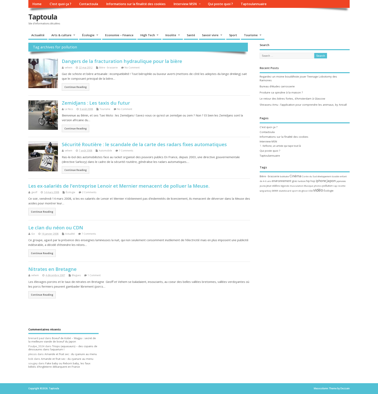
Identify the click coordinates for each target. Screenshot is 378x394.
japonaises (341, 181)
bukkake (284, 176)
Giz (33, 233)
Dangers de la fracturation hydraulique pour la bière (122, 61)
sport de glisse (300, 190)
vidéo (318, 190)
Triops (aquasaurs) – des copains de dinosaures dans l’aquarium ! (62, 347)
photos (318, 185)
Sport (233, 35)
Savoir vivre (210, 35)
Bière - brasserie (108, 67)
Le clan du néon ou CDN (55, 227)
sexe (275, 190)
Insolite (170, 35)
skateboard (285, 190)
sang (262, 190)
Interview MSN (185, 4)
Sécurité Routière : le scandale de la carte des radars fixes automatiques (144, 144)
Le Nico (69, 109)
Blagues (76, 275)
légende (285, 185)
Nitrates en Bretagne (52, 269)
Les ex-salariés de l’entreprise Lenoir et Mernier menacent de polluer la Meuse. (118, 186)
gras (294, 181)
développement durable (328, 176)
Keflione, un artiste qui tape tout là (282, 146)
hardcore (302, 181)
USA (310, 190)
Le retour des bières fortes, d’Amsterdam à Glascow (292, 98)
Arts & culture (61, 35)
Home (37, 4)
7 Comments (126, 150)
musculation (296, 185)
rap (335, 185)
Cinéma (295, 176)
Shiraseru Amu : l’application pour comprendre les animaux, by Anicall (303, 104)
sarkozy (267, 190)
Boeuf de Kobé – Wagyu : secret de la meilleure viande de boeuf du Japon (62, 339)
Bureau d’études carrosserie (277, 86)
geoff (34, 192)
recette (342, 185)
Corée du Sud (309, 176)
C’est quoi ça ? (60, 4)
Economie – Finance (119, 35)
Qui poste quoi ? (220, 4)
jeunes (263, 186)
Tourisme (251, 35)
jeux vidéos (273, 185)
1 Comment (94, 275)
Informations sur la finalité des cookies (136, 4)
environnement (281, 181)
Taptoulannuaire (254, 4)
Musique (308, 185)
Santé (191, 35)
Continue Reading (75, 87)
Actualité (37, 35)
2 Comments (89, 192)
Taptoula (42, 17)
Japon (331, 180)
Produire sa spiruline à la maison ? (281, 92)
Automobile (105, 150)
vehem (68, 67)
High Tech (147, 35)
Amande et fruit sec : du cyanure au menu (70, 354)
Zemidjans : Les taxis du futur (96, 103)
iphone (321, 181)
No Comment (132, 67)
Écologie (88, 35)
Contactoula (88, 4)
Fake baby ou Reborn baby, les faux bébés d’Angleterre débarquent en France (59, 365)
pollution (327, 185)
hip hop (310, 181)
